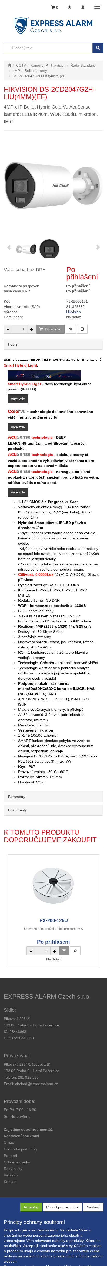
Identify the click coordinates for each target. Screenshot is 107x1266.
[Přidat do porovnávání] (82, 329)
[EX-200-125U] (53, 885)
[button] (13, 1169)
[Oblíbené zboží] (69, 7)
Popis (12, 344)
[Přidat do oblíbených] (71, 329)
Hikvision (73, 312)
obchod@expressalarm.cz (36, 1084)
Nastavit (93, 1207)
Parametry (16, 797)
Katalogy (11, 1175)
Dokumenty (17, 810)
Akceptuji (31, 1207)
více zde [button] (18, 399)
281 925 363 (28, 1077)
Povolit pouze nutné (62, 1207)
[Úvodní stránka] (9, 65)
